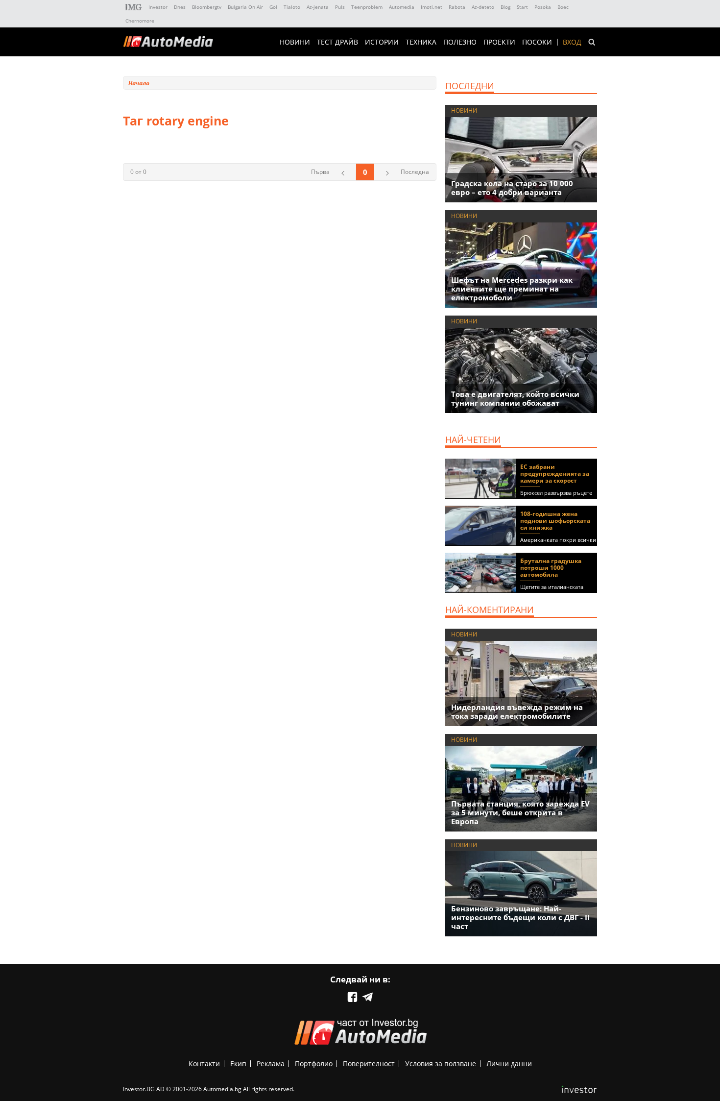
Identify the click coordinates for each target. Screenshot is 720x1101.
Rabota (457, 6)
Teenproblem (367, 6)
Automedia (401, 6)
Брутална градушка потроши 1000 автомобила (550, 568)
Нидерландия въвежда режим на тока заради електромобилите (517, 711)
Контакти (204, 1063)
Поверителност (369, 1063)
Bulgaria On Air (245, 6)
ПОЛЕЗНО (460, 42)
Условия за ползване (440, 1063)
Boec (563, 6)
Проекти (499, 42)
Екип (238, 1063)
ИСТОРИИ (382, 42)
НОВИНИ (295, 42)
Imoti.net (431, 6)
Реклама (271, 1063)
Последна (415, 172)
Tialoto (292, 6)
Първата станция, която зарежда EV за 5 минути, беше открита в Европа (520, 812)
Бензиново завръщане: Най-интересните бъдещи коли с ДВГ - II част (520, 917)
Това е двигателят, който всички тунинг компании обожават (515, 398)
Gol (273, 6)
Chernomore (139, 20)
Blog (505, 6)
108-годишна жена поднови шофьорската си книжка (555, 521)
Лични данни (509, 1063)
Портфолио (314, 1063)
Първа (320, 172)
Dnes (180, 6)
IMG (133, 7)
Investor (158, 6)
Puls (340, 6)
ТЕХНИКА (421, 42)
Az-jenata (318, 6)
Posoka (542, 6)
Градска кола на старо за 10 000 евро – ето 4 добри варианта (512, 187)
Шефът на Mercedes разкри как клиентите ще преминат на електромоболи (512, 288)
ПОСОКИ (537, 42)
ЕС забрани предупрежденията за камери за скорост (554, 474)
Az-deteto (483, 6)
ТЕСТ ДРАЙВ (337, 42)
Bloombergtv (206, 6)
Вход (572, 42)
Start (522, 6)
